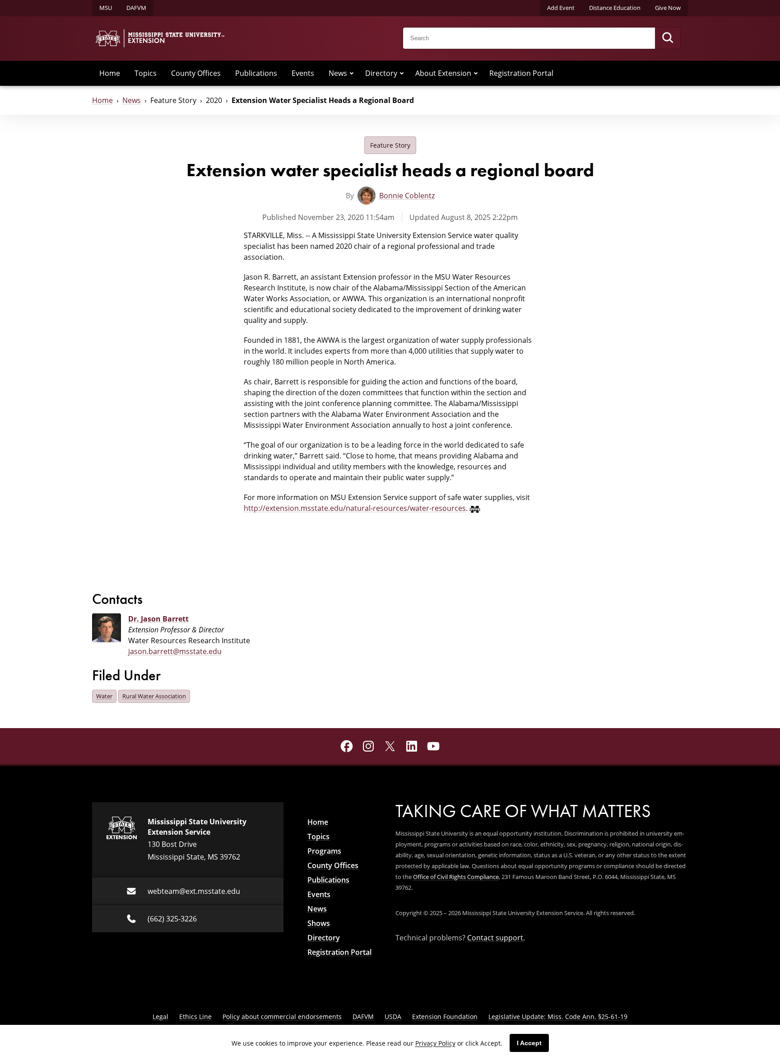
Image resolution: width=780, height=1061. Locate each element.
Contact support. (496, 938)
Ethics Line (195, 1016)
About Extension (443, 73)
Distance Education (615, 8)
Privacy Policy (435, 1043)
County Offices (196, 73)
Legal (160, 1016)
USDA (393, 1016)
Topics (146, 73)
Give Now (668, 8)
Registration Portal (521, 73)
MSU (105, 8)
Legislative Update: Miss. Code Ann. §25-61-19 (557, 1016)
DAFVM (136, 8)
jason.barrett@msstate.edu (175, 651)
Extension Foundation (445, 1016)
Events (303, 73)
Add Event (561, 8)
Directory (381, 73)
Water (104, 696)
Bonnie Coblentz (407, 196)
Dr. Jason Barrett (158, 619)
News (338, 73)
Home (109, 73)
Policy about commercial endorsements (282, 1016)
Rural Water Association (154, 696)
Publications (256, 73)
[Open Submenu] (351, 73)
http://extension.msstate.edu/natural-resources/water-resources (355, 508)
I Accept (529, 1043)
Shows (318, 923)
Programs (324, 851)
